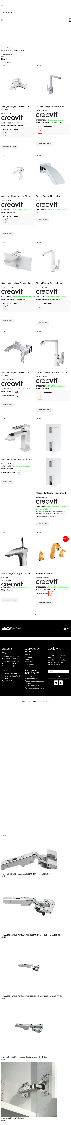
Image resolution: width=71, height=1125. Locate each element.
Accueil (3, 48)
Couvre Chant (6, 743)
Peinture (4, 767)
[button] (9, 147)
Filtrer (5, 835)
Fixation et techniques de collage (12, 719)
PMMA (3, 760)
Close (4, 65)
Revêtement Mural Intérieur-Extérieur (13, 809)
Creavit (3, 708)
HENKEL (4, 722)
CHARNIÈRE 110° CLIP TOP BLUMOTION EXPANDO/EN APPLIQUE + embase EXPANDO (31, 996)
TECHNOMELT (6, 729)
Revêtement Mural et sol (9, 798)
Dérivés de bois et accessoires (11, 712)
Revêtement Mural (7, 795)
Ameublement (6, 781)
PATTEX (4, 726)
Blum (3, 784)
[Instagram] (61, 682)
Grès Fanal (5, 805)
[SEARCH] (67, 12)
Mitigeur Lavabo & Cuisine (10, 816)
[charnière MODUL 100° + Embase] (29, 1089)
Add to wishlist (3, 142)
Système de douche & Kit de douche (13, 823)
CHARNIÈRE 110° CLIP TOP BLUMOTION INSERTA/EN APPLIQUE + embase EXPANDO (31, 935)
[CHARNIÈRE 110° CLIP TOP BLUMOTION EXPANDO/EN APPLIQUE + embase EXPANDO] (29, 967)
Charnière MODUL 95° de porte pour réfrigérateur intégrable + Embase (24, 1057)
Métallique (4, 753)
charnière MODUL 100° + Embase (12, 1118)
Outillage (4, 788)
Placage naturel (6, 757)
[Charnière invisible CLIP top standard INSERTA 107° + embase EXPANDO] (29, 859)
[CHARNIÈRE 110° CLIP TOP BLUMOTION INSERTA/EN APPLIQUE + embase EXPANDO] (29, 906)
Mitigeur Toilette (6, 819)
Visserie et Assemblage (9, 791)
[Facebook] (56, 682)
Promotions (5, 771)
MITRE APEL (5, 733)
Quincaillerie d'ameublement (10, 774)
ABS (2, 746)
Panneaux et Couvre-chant (10, 740)
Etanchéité (4, 715)
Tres (2, 812)
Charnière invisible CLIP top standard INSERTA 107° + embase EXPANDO (26, 874)
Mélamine (4, 750)
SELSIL (3, 736)
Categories (5, 45)
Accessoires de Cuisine (9, 778)
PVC (3, 764)
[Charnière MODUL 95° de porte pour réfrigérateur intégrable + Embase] (29, 1028)
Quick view (3, 151)
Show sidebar (7, 54)
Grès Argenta (5, 802)
